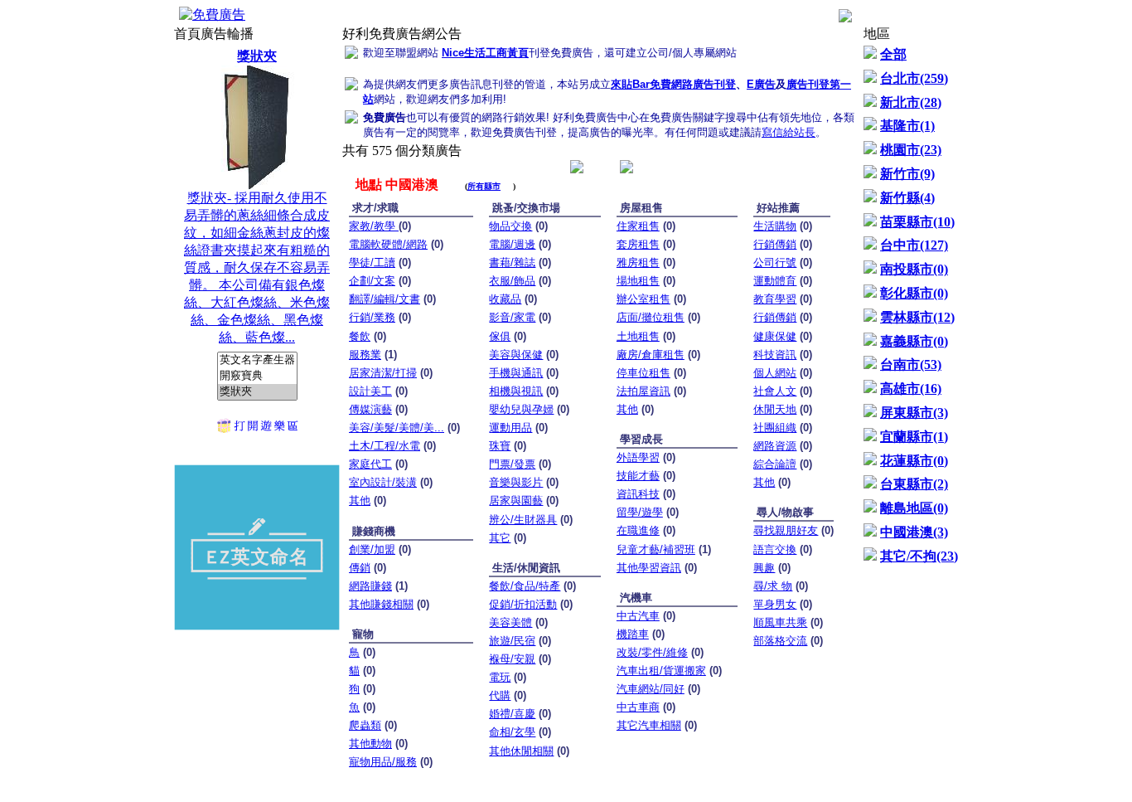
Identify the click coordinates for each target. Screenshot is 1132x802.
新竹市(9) (907, 174)
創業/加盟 (372, 549)
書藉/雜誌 (512, 262)
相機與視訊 (516, 391)
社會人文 (774, 391)
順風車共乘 (780, 622)
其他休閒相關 (521, 751)
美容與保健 (516, 354)
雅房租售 (638, 262)
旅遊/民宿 (512, 640)
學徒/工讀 (372, 262)
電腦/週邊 (512, 244)
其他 (359, 500)
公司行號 (774, 262)
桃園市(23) (910, 150)
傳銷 (359, 567)
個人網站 (774, 373)
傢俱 (499, 336)
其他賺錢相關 (381, 604)
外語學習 (638, 457)
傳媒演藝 (370, 409)
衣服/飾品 (512, 281)
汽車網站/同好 (651, 689)
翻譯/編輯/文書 (384, 299)
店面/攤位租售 (651, 317)
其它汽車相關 (649, 725)
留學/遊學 (640, 512)
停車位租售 (643, 373)
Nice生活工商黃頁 (485, 52)
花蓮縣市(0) (914, 461)
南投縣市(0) (914, 269)
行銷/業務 (372, 317)
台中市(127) (914, 245)
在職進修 (638, 530)
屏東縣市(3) (914, 413)
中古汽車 (638, 616)
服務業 (365, 354)
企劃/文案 (372, 281)
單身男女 (774, 604)
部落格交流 (780, 640)
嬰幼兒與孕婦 (521, 409)
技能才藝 (638, 475)
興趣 (764, 567)
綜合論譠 (774, 464)
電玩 (499, 677)
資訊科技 (638, 494)
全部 (893, 54)
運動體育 (774, 281)
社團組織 (774, 427)
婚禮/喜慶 (512, 713)
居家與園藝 (516, 500)
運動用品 (510, 427)
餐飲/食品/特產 (524, 586)
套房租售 (638, 244)
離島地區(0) (914, 508)
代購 (499, 695)
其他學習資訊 (649, 567)
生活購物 (774, 226)
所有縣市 (484, 186)
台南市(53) (910, 364)
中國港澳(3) (914, 532)
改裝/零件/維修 (652, 652)
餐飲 (359, 336)
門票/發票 (512, 464)
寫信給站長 (788, 132)
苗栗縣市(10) (917, 222)
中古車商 (638, 707)
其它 (499, 538)
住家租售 (638, 226)
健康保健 (774, 336)
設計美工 (370, 391)
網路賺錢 (370, 586)
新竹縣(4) (907, 198)
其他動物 (370, 743)
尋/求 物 (772, 586)
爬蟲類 (365, 725)
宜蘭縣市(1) (914, 437)
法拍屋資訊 (643, 391)
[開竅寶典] (257, 376)
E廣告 (761, 84)
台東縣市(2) (914, 484)
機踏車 (633, 634)
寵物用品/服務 (383, 762)
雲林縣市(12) (917, 317)
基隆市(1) (907, 126)
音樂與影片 (516, 482)
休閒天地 (774, 409)
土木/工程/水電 (384, 446)
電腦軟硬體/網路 (388, 244)
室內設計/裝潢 (383, 482)
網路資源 (774, 446)
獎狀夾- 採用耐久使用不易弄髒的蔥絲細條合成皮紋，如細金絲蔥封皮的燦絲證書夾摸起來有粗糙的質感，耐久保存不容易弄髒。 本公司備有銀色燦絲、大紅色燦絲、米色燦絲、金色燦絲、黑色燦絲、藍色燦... (257, 196)
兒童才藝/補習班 (656, 549)
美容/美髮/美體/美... (396, 427)
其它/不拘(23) (919, 556)
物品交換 (510, 226)
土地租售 (638, 336)
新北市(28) (910, 102)
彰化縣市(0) (914, 293)
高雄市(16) (910, 389)
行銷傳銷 (774, 244)
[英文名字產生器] (257, 360)
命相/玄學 (512, 732)
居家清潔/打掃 (383, 373)
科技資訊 (774, 354)
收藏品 (505, 299)
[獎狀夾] (257, 392)
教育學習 (774, 299)
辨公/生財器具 (523, 519)
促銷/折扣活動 (523, 604)
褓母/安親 (512, 659)
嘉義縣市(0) (914, 341)
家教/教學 (374, 226)
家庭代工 (370, 464)
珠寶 (499, 446)
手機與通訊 (516, 373)
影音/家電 (512, 317)
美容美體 (510, 622)
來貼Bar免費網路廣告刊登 (673, 84)
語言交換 (774, 549)
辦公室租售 (643, 299)
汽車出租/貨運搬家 (661, 670)
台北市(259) (914, 78)
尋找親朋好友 (785, 530)
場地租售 (638, 281)
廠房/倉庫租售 (651, 354)
